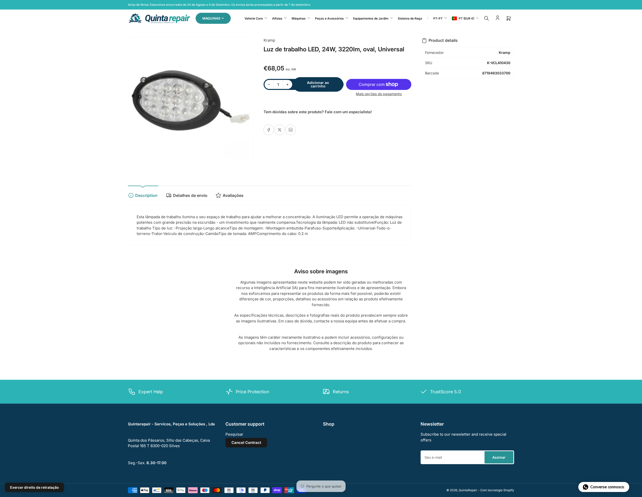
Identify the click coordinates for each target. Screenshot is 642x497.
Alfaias (277, 18)
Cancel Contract (246, 442)
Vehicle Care (254, 18)
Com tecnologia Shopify (497, 490)
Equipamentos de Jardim (370, 18)
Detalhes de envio (190, 195)
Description (146, 195)
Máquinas (299, 18)
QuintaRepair (468, 490)
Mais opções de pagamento (379, 94)
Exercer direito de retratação (34, 487)
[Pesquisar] (486, 18)
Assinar (499, 457)
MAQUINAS (211, 18)
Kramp (269, 40)
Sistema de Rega (410, 18)
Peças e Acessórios (329, 18)
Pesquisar (234, 434)
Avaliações (233, 195)
